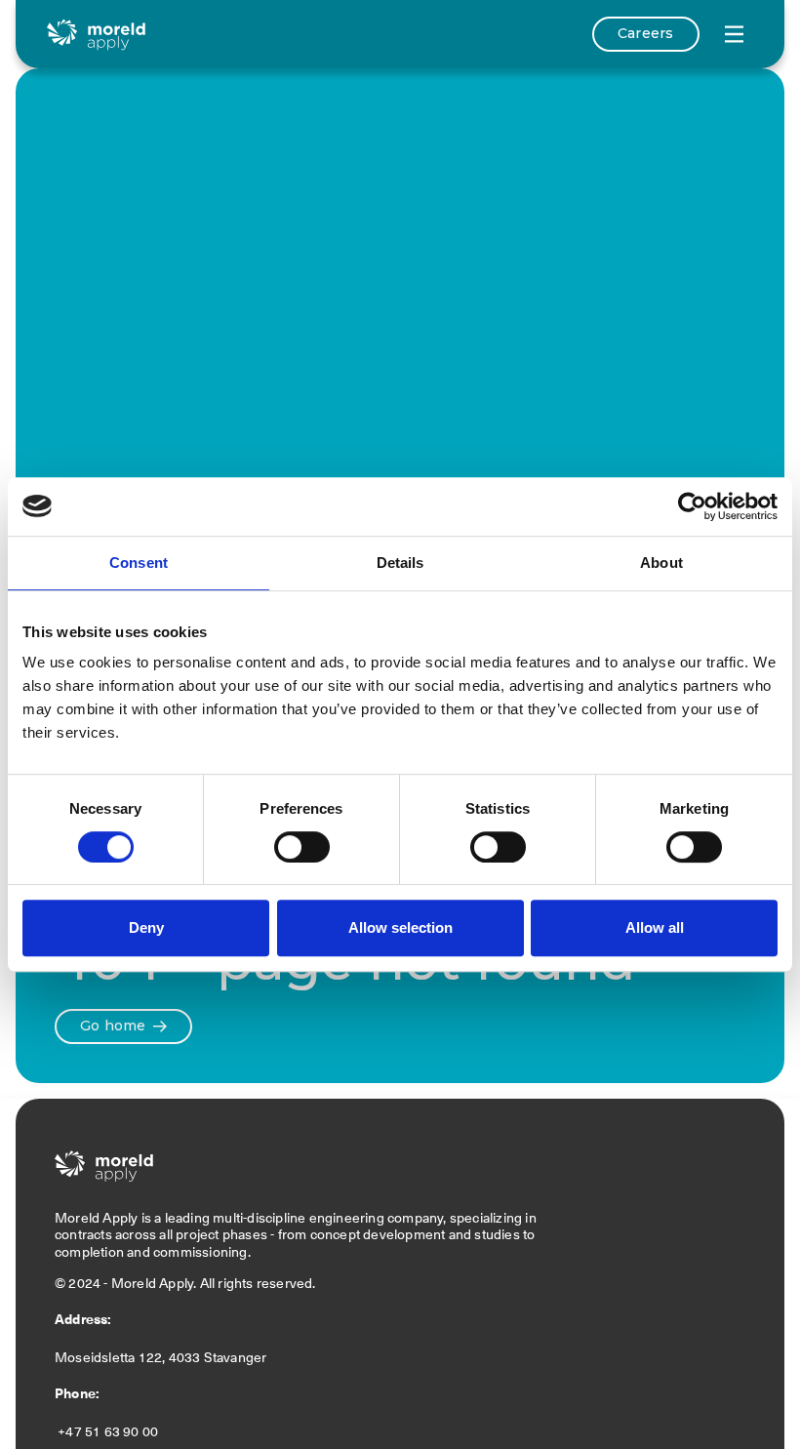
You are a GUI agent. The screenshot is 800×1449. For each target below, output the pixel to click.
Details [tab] (400, 562)
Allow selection (400, 927)
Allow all (654, 927)
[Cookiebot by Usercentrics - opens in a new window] (692, 506)
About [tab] (661, 562)
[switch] (302, 847)
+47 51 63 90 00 (110, 1431)
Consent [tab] (138, 562)
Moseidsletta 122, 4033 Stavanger (164, 1357)
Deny (146, 927)
